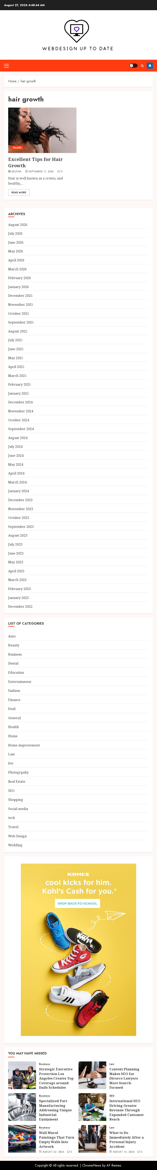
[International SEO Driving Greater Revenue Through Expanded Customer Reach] (92, 1107)
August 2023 (17, 535)
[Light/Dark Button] (133, 66)
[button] (6, 65)
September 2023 (21, 526)
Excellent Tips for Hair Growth (35, 162)
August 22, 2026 (53, 1152)
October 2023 (18, 517)
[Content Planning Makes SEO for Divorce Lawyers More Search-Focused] (92, 1075)
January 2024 (18, 491)
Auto (12, 636)
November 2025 (20, 304)
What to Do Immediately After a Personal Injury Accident (126, 1139)
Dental (13, 663)
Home (13, 736)
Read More (18, 192)
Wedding (15, 845)
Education (16, 672)
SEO (11, 790)
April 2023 (16, 571)
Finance (14, 700)
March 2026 (17, 269)
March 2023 (17, 580)
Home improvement (24, 745)
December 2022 (20, 606)
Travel (13, 827)
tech (11, 818)
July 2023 (15, 544)
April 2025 (16, 366)
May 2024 (15, 464)
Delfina (16, 171)
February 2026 (19, 278)
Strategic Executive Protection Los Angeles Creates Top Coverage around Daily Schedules (56, 1078)
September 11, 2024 (41, 171)
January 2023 (18, 597)
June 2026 (16, 242)
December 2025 (20, 295)
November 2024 (20, 411)
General (14, 718)
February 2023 (19, 589)
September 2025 (21, 322)
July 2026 (15, 233)
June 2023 (16, 553)
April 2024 (16, 473)
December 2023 (20, 500)
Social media (18, 809)
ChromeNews (91, 1165)
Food (12, 709)
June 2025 (16, 349)
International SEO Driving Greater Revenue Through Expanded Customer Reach (126, 1110)
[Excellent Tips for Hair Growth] (42, 130)
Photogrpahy (18, 772)
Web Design (17, 836)
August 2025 (17, 331)
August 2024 (17, 438)
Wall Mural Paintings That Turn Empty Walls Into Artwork (56, 1139)
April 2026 (16, 260)
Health (17, 148)
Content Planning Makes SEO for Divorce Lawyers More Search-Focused (124, 1078)
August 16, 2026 (124, 1152)
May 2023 (15, 562)
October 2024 (18, 420)
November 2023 (20, 509)
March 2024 (17, 482)
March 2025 (17, 375)
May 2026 (15, 251)
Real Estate (16, 781)
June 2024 (16, 455)
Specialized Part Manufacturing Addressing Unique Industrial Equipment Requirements (55, 1112)
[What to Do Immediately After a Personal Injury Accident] (92, 1139)
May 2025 (15, 358)
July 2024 (15, 446)
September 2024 (21, 429)
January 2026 (18, 287)
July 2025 (15, 340)
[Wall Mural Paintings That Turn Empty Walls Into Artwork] (22, 1139)
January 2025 (18, 393)
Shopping (15, 799)
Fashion (14, 690)
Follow (150, 66)
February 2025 (19, 384)
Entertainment (19, 681)
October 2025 (18, 313)
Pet (10, 763)
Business (15, 654)
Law (11, 754)
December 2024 (20, 402)
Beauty (13, 645)
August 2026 (17, 224)
